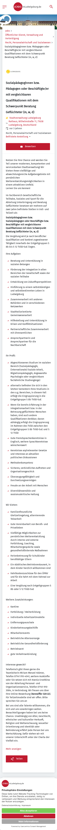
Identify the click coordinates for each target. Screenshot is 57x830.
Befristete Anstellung (17, 136)
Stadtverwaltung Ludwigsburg (25, 117)
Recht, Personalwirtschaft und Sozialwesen (28, 42)
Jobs (7, 30)
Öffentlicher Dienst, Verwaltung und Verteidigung (24, 37)
